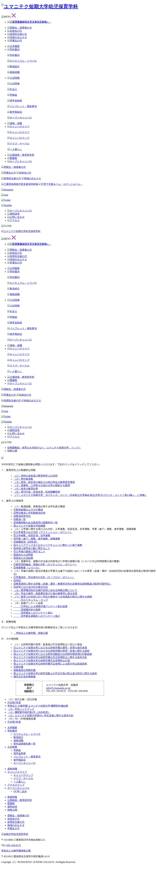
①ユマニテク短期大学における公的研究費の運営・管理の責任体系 (50, 647)
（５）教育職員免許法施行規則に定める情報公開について (45, 590)
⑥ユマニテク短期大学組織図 (29, 525)
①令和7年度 (14, 702)
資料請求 (12, 806)
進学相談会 (19, 760)
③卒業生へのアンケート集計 (33, 612)
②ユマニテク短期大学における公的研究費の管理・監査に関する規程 (51, 651)
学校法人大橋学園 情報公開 (30, 633)
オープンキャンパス (24, 763)
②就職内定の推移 (26, 609)
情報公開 (12, 810)
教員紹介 (18, 737)
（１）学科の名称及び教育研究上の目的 (35, 475)
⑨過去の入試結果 (23, 558)
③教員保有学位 (22, 516)
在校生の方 (13, 818)
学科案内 (12, 731)
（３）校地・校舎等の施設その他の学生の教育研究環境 (44, 482)
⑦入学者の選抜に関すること (29, 551)
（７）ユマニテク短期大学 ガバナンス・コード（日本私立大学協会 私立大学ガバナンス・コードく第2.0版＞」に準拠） (80, 495)
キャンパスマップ (23, 775)
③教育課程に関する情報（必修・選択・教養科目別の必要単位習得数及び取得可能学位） (62, 583)
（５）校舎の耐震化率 (25, 488)
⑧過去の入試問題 (23, 554)
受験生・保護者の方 (18, 815)
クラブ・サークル (23, 778)
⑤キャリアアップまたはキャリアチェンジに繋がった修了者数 (47, 545)
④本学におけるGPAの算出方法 (30, 587)
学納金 (17, 750)
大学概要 (12, 727)
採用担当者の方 (16, 822)
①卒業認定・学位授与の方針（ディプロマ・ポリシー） (44, 577)
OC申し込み (20, 791)
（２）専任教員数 (23, 479)
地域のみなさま (16, 825)
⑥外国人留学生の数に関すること (31, 548)
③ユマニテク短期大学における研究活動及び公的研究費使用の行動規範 (52, 654)
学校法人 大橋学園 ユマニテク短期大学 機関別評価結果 (37, 706)
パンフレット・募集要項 (26, 756)
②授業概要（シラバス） (26, 567)
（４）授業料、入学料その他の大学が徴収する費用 (41, 485)
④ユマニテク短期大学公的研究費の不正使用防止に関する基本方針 (50, 657)
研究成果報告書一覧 (24, 743)
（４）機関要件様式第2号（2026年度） (28, 712)
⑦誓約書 (18, 667)
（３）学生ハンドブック (20, 709)
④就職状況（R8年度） (25, 542)
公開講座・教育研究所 (19, 800)
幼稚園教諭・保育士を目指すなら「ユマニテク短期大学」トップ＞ (44, 447)
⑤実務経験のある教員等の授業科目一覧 (35, 522)
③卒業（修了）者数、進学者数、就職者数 (36, 538)
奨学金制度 (19, 753)
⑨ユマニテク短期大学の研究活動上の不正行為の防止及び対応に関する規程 (55, 673)
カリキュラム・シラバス (26, 734)
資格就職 (18, 740)
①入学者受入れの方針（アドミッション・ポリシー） (42, 532)
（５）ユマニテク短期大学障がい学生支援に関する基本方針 (40, 715)
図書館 (11, 803)
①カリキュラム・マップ (30, 600)
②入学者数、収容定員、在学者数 (31, 535)
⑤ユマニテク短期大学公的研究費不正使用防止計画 (41, 660)
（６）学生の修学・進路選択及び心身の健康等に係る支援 (45, 593)
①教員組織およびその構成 (28, 509)
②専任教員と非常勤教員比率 (29, 513)
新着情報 (12, 797)
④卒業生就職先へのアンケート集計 (36, 616)
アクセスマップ (16, 785)
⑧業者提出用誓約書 (24, 670)
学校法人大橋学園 (11, 850)
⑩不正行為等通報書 (24, 676)
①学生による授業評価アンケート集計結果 (40, 606)
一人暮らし (19, 781)
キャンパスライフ (17, 772)
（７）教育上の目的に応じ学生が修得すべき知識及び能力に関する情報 (52, 596)
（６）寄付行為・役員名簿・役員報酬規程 (36, 492)
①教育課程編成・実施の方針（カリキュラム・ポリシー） (45, 564)
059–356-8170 (13, 845)
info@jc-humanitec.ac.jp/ (58, 688)
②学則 (17, 580)
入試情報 (12, 747)
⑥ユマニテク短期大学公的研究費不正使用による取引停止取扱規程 (50, 663)
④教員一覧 (19, 519)
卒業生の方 (13, 828)
